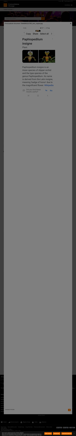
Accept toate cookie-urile (66, 433)
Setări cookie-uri (48, 433)
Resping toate (56, 433)
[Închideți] (74, 433)
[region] (38, 433)
